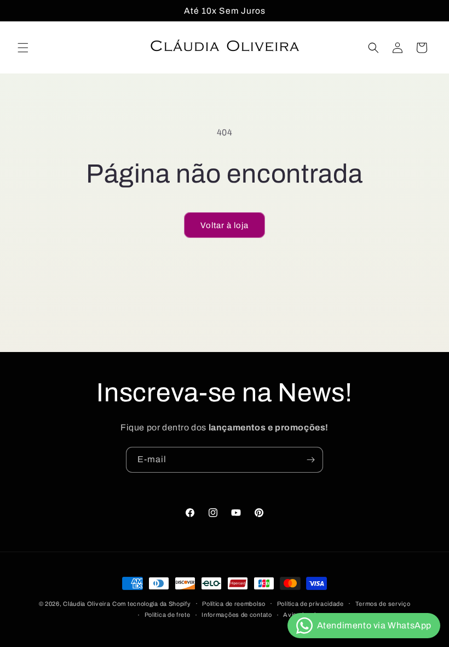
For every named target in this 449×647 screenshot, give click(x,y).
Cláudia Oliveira (86, 603)
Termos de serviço (383, 603)
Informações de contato (237, 614)
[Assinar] (310, 460)
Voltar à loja (224, 225)
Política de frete (168, 614)
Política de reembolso (234, 603)
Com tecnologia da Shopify (151, 603)
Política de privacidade (310, 603)
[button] (23, 48)
